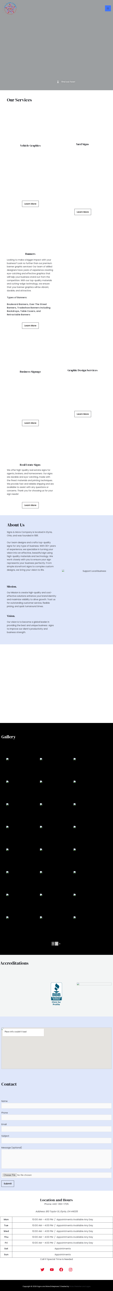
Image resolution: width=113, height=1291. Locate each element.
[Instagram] (70, 1270)
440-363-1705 (60, 1204)
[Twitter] (42, 1270)
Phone (4, 1112)
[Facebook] (61, 1270)
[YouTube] (52, 1270)
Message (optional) (11, 1147)
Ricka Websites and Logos (80, 1286)
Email (4, 1124)
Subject (5, 1135)
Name (4, 1101)
